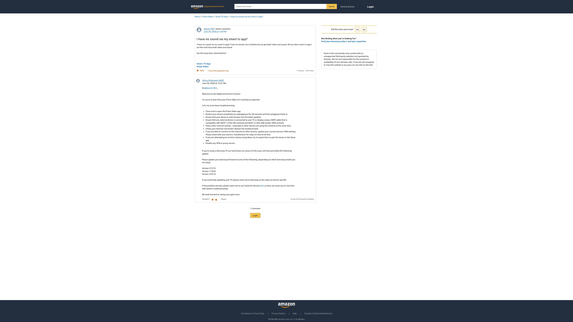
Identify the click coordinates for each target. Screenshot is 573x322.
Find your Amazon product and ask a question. (343, 41)
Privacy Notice (278, 313)
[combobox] (285, 6)
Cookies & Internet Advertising (318, 313)
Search (332, 6)
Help (295, 313)
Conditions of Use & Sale (252, 313)
